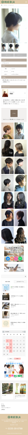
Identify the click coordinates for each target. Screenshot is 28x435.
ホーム (2, 404)
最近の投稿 (7, 281)
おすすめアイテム (20, 281)
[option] (14, 25)
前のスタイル (8, 55)
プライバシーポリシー (5, 407)
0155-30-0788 (15, 428)
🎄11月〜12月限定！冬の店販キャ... (18, 286)
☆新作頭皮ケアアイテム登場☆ (17, 295)
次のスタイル (20, 55)
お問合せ (3, 409)
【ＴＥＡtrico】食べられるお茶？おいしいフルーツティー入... (7, 397)
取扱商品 (3, 405)
